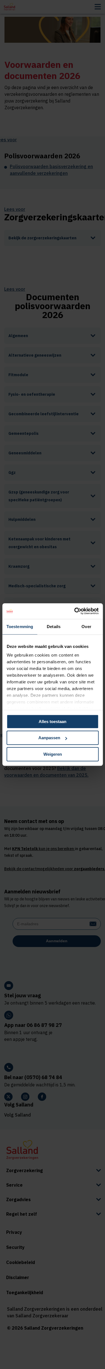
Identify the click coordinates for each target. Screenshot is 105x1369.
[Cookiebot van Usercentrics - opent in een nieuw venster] (75, 611)
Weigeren (52, 754)
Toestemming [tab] (19, 626)
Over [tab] (86, 626)
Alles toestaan (52, 721)
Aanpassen (49, 737)
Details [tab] (53, 626)
